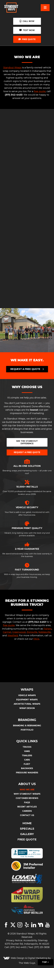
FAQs (36, 639)
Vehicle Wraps (27, 695)
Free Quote (28, 39)
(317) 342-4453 (18, 947)
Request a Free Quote (27, 452)
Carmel (7, 632)
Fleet (27, 764)
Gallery (27, 834)
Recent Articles (27, 807)
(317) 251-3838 (41, 947)
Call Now (28, 21)
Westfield (12, 635)
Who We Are (27, 789)
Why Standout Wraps (27, 794)
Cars (27, 760)
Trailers (27, 755)
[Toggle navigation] (45, 7)
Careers (27, 811)
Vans (27, 751)
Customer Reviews (27, 798)
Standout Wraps (12, 67)
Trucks (27, 747)
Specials (27, 828)
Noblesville (44, 632)
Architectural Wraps (27, 704)
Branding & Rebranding (27, 725)
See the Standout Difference (27, 442)
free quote (40, 91)
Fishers (48, 628)
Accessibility (30, 940)
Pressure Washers (27, 772)
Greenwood (18, 632)
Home (27, 823)
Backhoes (27, 768)
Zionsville (32, 632)
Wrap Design (27, 708)
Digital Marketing (37, 958)
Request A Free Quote (25, 369)
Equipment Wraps (27, 699)
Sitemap (43, 940)
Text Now (28, 30)
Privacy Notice (14, 940)
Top (44, 962)
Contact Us (27, 815)
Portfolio (27, 730)
